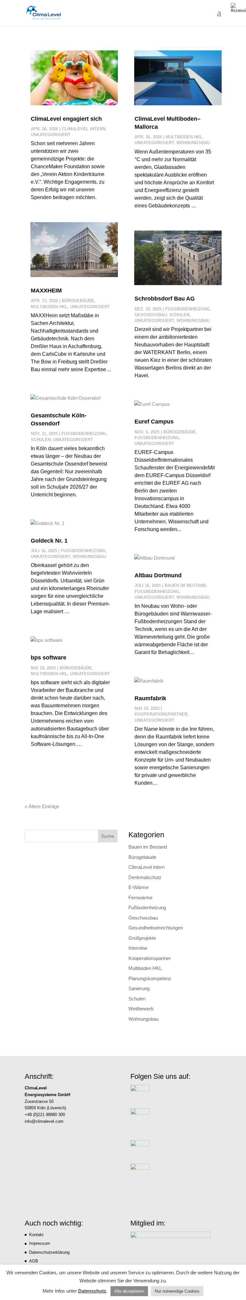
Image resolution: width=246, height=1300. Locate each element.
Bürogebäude (78, 300)
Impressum (39, 1243)
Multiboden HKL (49, 306)
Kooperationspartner (161, 714)
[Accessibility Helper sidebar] (238, 7)
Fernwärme (140, 897)
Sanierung (139, 988)
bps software (48, 657)
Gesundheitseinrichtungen (155, 927)
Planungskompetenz (149, 978)
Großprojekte (142, 938)
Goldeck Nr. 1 (49, 540)
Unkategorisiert (50, 134)
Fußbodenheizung (84, 433)
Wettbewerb (140, 1008)
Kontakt (36, 1234)
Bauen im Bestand (185, 585)
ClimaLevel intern (83, 129)
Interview (137, 948)
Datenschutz (92, 1291)
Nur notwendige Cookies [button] (177, 1291)
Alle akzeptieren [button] (129, 1291)
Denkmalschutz (144, 877)
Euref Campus (154, 421)
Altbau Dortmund (158, 575)
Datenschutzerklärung (49, 1252)
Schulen (41, 439)
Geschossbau (151, 314)
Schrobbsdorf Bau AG (165, 298)
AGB (33, 1261)
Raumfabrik (150, 698)
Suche (107, 836)
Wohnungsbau (89, 556)
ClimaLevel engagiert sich (66, 119)
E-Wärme (138, 887)
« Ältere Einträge (42, 806)
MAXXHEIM (46, 290)
